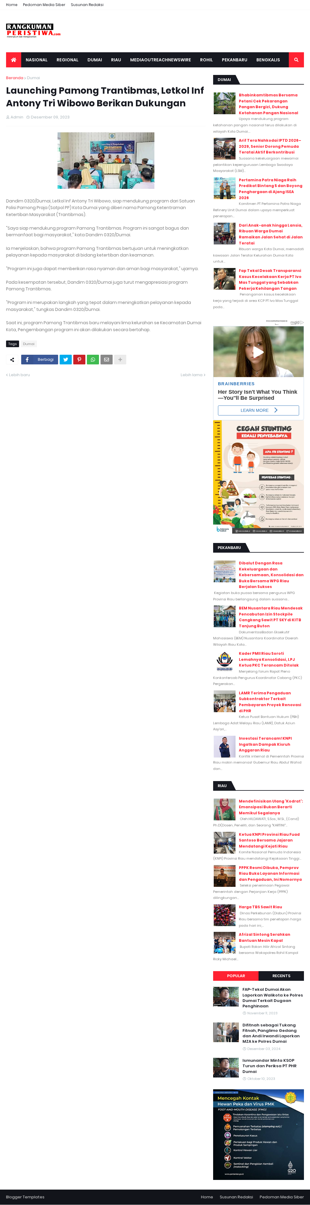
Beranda (14, 78)
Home (12, 4)
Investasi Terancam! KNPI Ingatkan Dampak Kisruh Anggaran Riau (265, 744)
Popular (236, 976)
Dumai (33, 78)
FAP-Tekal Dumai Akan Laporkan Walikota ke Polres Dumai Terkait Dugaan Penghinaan (272, 998)
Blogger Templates (25, 1197)
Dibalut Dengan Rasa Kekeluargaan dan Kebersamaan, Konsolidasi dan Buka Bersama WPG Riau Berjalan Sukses (271, 575)
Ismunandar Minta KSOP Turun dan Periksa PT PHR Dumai (269, 1066)
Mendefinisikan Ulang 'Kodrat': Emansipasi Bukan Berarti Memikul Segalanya (271, 807)
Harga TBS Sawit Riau (260, 906)
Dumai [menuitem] (94, 60)
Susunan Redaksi (87, 4)
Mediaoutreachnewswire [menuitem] (160, 60)
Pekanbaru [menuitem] (234, 60)
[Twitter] (66, 359)
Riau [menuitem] (116, 60)
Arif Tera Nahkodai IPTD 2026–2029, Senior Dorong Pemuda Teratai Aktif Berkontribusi (270, 146)
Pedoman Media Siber (44, 4)
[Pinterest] (79, 359)
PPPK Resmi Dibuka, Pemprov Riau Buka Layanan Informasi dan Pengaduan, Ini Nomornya (270, 873)
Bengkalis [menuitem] (268, 60)
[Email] (107, 359)
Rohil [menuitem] (206, 60)
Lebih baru (19, 375)
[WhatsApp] (93, 359)
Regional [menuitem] (67, 60)
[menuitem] (13, 59)
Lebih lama (192, 375)
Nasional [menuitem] (37, 60)
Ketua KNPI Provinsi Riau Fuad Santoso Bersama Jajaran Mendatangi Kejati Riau (269, 840)
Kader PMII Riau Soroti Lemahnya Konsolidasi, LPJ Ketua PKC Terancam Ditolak (269, 659)
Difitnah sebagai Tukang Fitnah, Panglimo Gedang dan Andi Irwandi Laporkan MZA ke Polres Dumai (271, 1033)
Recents (281, 976)
